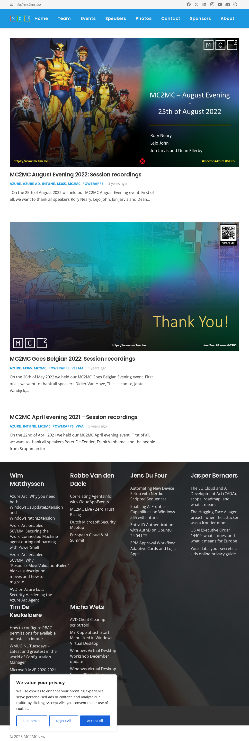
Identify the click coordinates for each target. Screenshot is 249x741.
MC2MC (74, 183)
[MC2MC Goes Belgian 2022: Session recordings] (124, 225)
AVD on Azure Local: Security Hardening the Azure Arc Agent (31, 595)
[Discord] (227, 4)
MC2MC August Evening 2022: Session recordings (76, 174)
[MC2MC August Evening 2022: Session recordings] (124, 41)
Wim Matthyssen (27, 479)
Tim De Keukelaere (26, 611)
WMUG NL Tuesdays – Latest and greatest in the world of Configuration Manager (33, 654)
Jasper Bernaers (214, 475)
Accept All (95, 720)
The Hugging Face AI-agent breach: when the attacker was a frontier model (215, 517)
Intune (48, 183)
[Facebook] (189, 4)
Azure (15, 183)
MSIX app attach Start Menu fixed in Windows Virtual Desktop (91, 638)
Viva (80, 426)
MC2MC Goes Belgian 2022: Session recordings (72, 359)
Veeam (77, 368)
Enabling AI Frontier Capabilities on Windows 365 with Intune (152, 512)
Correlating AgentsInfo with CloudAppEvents (90, 499)
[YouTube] (220, 4)
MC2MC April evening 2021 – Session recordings (74, 417)
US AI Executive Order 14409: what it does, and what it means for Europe (214, 535)
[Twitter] (196, 4)
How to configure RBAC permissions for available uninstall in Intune (33, 633)
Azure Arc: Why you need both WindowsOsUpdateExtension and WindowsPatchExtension (36, 507)
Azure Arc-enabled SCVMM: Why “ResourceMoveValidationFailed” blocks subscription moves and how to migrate (39, 568)
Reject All (63, 720)
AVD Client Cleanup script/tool (87, 622)
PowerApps (93, 183)
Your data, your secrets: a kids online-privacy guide (214, 551)
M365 (61, 183)
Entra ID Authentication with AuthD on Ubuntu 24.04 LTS (151, 530)
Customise (31, 720)
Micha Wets (87, 607)
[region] (63, 702)
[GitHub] (235, 4)
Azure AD (31, 183)
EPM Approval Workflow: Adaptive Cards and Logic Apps (153, 548)
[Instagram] (212, 4)
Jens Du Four (148, 475)
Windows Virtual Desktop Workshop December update (93, 656)
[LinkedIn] (204, 4)
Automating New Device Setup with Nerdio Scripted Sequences (152, 494)
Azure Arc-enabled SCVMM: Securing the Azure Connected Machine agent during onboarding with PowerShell (34, 536)
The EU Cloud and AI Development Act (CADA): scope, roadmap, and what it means (214, 496)
